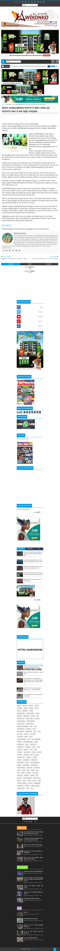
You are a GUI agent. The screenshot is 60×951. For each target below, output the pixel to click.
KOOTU (27, 762)
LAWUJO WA (37, 767)
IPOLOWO (20, 752)
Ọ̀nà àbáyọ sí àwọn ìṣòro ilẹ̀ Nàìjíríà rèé (33, 871)
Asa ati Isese (21, 718)
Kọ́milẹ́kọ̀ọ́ (20, 762)
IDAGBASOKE (21, 744)
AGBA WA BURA (30, 713)
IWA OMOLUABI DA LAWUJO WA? (31, 918)
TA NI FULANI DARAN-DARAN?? (31, 938)
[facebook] (23, 2)
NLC (18, 772)
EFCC (34, 729)
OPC (37, 775)
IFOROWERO (20, 747)
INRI (35, 749)
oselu (19, 780)
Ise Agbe (20, 708)
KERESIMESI (26, 760)
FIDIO (31, 736)
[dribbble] (41, 2)
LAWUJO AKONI (21, 767)
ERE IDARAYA (29, 731)
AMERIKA (20, 716)
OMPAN (32, 775)
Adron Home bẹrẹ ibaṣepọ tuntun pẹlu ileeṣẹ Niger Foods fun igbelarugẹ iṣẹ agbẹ (33, 554)
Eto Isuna (20, 736)
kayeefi (35, 757)
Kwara (31, 708)
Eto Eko (31, 705)
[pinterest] (35, 2)
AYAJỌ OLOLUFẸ (21, 721)
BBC (31, 726)
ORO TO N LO (37, 778)
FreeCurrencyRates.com (23, 439)
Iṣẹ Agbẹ (26, 754)
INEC (31, 749)
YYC (32, 788)
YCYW (27, 788)
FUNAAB (19, 741)
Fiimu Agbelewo (22, 739)
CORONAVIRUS (21, 729)
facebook (48, 264)
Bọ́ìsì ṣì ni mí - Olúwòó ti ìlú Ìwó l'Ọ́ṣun (33, 844)
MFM (28, 770)
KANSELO (28, 757)
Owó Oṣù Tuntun (22, 783)
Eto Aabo (20, 734)
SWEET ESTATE (21, 788)
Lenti (19, 770)
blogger (10, 264)
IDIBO (27, 744)
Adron (39, 66)
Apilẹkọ (25, 705)
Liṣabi (23, 770)
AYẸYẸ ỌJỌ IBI (29, 723)
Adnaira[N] (54, 96)
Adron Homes (21, 713)
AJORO (37, 713)
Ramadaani (37, 783)
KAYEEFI (26, 708)
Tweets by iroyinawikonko (23, 509)
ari (38, 716)
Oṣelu (36, 708)
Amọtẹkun (26, 716)
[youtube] (32, 2)
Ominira (26, 775)
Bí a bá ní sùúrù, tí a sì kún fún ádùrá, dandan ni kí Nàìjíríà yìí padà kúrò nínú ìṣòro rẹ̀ (33, 879)
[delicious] (44, 2)
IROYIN (36, 705)
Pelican (30, 783)
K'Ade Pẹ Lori (21, 757)
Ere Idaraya (21, 731)
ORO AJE (20, 778)
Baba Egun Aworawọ (23, 726)
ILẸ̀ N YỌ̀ (26, 912)
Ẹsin (39, 731)
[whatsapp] (33, 821)
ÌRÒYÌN (21, 548)
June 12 (37, 754)
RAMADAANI (20, 785)
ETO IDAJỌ (32, 734)
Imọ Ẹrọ (20, 749)
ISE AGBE (20, 754)
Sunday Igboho (35, 785)
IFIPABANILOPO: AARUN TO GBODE (31, 898)
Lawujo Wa (29, 767)
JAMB (31, 754)
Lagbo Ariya (26, 765)
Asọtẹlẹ (37, 718)
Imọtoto (26, 749)
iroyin (34, 752)
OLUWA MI (20, 775)
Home (3, 104)
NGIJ (37, 770)
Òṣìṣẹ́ (39, 780)
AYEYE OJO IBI (21, 723)
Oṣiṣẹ (19, 710)
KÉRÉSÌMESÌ (34, 760)
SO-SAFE (27, 785)
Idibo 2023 (33, 744)
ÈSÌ (39, 548)
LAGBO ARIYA (34, 765)
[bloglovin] (38, 2)
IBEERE (36, 741)
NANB (32, 770)
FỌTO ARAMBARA (36, 739)
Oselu (24, 780)
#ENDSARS (25, 710)
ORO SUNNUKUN (28, 778)
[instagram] (29, 2)
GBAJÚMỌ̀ (30, 548)
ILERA (33, 747)
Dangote (28, 729)
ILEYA (38, 747)
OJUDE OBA (35, 772)
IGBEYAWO (27, 747)
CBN (35, 726)
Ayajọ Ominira (31, 721)
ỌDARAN (29, 772)
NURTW (23, 772)
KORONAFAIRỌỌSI (35, 762)
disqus (29, 264)
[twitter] (26, 2)
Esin (35, 731)
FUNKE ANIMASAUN (28, 741)
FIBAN (26, 736)
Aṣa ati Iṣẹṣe (29, 718)
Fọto (29, 739)
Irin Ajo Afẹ (27, 752)
